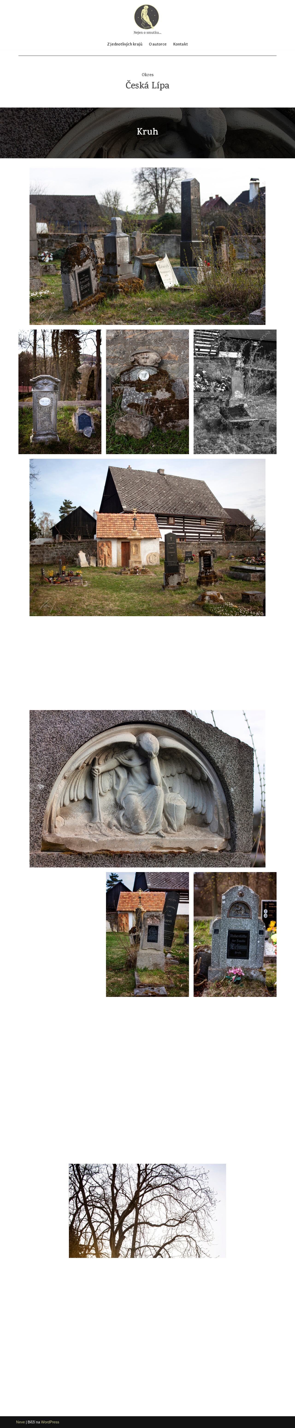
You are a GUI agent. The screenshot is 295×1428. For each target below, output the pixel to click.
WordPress (50, 1422)
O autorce (158, 44)
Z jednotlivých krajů (124, 44)
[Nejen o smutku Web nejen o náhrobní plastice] (147, 19)
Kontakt (180, 44)
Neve (20, 1422)
